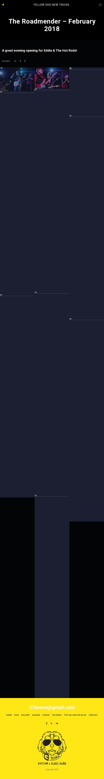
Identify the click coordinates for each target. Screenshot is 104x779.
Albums (36, 715)
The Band (57, 715)
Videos (46, 715)
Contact (93, 715)
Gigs (16, 715)
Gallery (25, 715)
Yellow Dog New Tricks (51, 4)
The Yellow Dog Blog (75, 715)
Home (9, 715)
